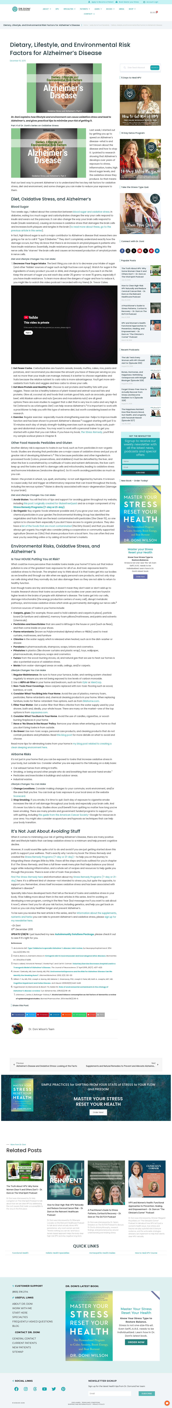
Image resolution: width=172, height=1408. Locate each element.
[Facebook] (16, 1389)
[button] (18, 1015)
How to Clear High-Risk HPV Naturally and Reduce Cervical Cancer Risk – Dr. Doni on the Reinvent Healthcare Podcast (134, 291)
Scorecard (19, 796)
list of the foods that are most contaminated (47, 526)
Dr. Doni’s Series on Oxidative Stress (40, 125)
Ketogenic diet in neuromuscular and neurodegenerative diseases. (75, 956)
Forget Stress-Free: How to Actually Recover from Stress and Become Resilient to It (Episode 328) (134, 395)
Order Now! (98, 1112)
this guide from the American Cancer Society (63, 814)
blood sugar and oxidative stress (91, 211)
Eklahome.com (91, 701)
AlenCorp (96, 682)
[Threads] (133, 250)
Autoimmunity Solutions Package (74, 934)
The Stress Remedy (91, 432)
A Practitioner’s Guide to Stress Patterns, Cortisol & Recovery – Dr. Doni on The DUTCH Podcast (134, 309)
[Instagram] (128, 250)
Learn (97, 9)
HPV (57, 9)
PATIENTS (84, 9)
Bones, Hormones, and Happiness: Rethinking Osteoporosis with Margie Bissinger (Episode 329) (134, 376)
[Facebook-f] (122, 250)
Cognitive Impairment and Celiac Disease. (32, 983)
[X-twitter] (145, 250)
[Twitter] (54, 1389)
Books (109, 9)
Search (155, 67)
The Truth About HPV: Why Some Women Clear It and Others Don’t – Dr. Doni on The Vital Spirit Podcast (134, 272)
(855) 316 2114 (20, 1291)
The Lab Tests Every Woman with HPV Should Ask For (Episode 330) (133, 360)
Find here (27, 877)
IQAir (85, 682)
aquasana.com (39, 712)
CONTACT (88, 14)
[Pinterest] (151, 250)
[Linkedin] (157, 250)
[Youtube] (139, 250)
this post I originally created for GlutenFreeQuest (50, 503)
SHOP (131, 9)
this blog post (64, 735)
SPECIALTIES (68, 9)
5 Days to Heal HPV (131, 77)
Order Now (136, 1342)
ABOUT (46, 9)
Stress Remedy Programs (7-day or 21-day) (38, 507)
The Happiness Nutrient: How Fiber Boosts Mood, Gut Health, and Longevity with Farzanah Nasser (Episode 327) (134, 415)
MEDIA (121, 9)
